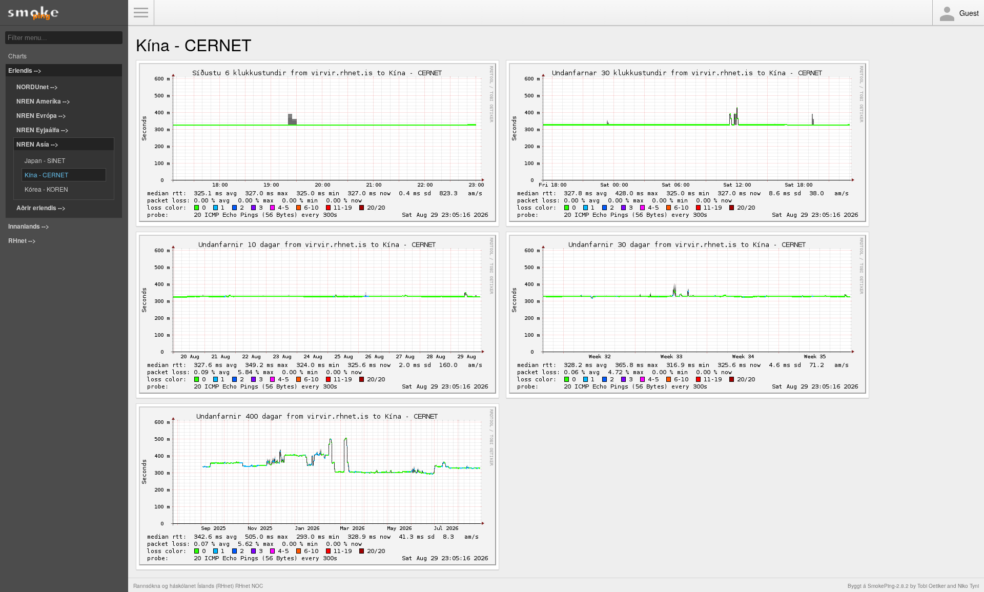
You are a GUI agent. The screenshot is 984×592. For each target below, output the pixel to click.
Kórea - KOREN (46, 189)
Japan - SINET (45, 160)
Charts (17, 55)
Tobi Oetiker (931, 585)
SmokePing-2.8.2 (888, 585)
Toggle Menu (141, 13)
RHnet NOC (249, 585)
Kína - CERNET (46, 174)
